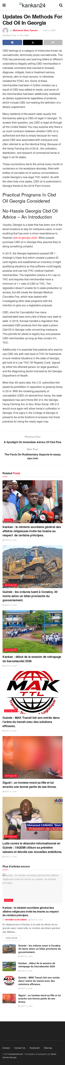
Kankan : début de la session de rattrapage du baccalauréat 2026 (31, 659)
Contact (6, 1047)
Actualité (11, 585)
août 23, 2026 (10, 605)
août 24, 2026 (10, 540)
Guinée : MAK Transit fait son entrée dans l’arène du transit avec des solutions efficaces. (31, 721)
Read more (12, 937)
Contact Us (19, 1047)
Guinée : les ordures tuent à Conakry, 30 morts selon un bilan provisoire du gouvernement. (30, 596)
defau (8, 520)
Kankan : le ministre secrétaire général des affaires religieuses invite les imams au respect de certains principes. (31, 531)
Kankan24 (35, 1047)
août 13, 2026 (10, 856)
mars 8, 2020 (49, 30)
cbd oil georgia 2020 (25, 238)
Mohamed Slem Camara (25, 30)
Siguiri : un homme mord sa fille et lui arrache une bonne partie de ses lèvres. (29, 784)
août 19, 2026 (10, 731)
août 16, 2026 (10, 791)
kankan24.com (16, 1054)
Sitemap (48, 1047)
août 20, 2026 (10, 666)
